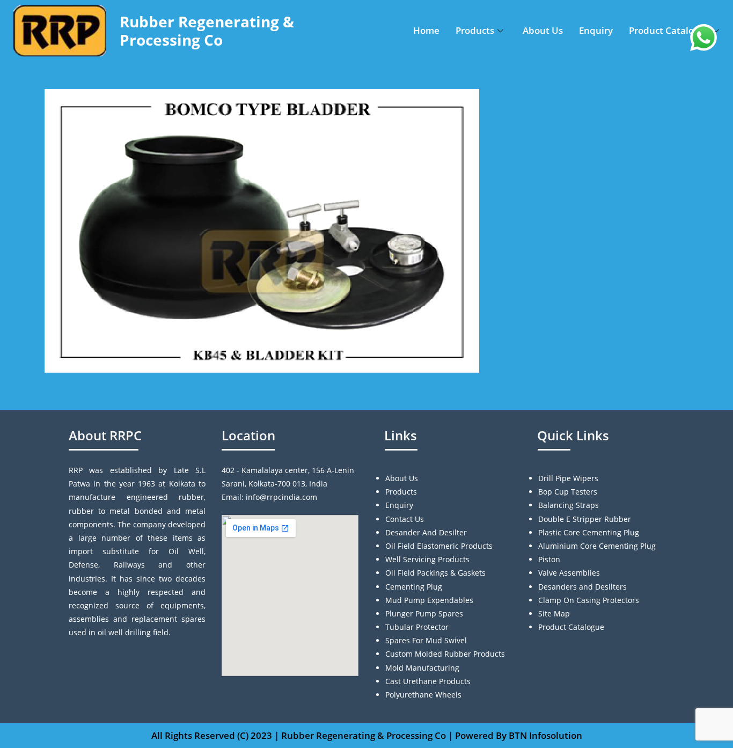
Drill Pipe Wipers (568, 478)
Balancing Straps (568, 505)
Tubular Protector (417, 627)
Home (426, 30)
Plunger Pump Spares (424, 613)
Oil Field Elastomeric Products (439, 546)
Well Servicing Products (427, 559)
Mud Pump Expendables (429, 600)
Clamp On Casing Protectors (588, 600)
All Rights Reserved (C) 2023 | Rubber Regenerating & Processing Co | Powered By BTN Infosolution (366, 735)
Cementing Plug (413, 587)
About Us (543, 30)
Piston (549, 559)
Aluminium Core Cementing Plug (597, 546)
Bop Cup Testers (567, 491)
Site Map (554, 613)
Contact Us (404, 519)
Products (475, 30)
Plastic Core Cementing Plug (588, 532)
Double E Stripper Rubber (584, 519)
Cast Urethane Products (428, 681)
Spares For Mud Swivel (426, 640)
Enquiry (596, 30)
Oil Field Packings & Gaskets (435, 573)
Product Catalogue (669, 30)
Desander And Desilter (426, 532)
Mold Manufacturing (422, 668)
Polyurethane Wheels (423, 694)
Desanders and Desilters (582, 587)
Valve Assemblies (569, 573)
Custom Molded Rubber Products (445, 654)
